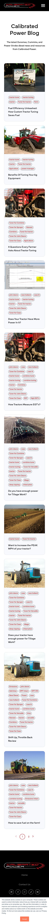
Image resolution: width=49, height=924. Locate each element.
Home (24, 875)
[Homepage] (21, 5)
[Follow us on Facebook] (17, 891)
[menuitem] (24, 875)
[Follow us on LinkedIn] (11, 891)
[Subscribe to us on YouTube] (37, 891)
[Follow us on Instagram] (24, 891)
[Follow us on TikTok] (31, 891)
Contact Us (24, 884)
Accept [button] (24, 919)
